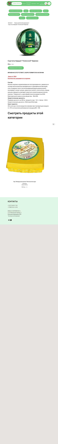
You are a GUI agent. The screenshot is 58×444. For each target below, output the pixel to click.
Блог (38, 3)
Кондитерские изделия (42, 14)
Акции (24, 3)
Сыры (26, 11)
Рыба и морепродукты (27, 14)
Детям (45, 11)
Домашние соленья (14, 14)
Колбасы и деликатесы (15, 11)
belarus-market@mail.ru (14, 210)
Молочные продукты (36, 11)
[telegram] (9, 220)
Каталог (10, 23)
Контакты (34, 3)
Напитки (22, 18)
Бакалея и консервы (32, 18)
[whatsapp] (11, 220)
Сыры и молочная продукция (21, 23)
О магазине (42, 3)
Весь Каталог (17, 3)
